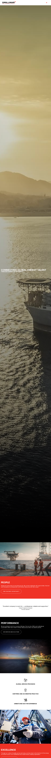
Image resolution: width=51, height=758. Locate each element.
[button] (47, 3)
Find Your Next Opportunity (11, 591)
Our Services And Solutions (11, 631)
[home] (9, 2)
